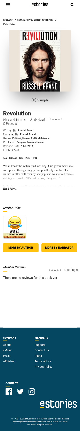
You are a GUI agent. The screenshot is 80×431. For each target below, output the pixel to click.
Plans (38, 355)
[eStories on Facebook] (9, 392)
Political (17, 138)
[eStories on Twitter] (20, 392)
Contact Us (42, 350)
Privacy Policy (43, 366)
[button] (8, 4)
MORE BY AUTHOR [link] (20, 247)
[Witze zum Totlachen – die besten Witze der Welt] (14, 227)
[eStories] (40, 4)
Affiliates (8, 361)
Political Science (40, 138)
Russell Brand (25, 130)
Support (40, 344)
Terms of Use (43, 361)
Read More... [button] (10, 189)
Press (6, 355)
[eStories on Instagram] (32, 392)
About (7, 344)
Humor (26, 138)
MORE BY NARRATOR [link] (59, 247)
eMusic (7, 350)
